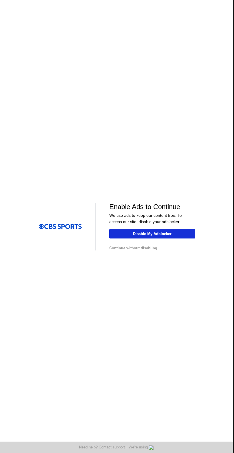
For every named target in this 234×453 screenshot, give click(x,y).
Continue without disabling (133, 248)
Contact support (112, 447)
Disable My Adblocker (152, 234)
